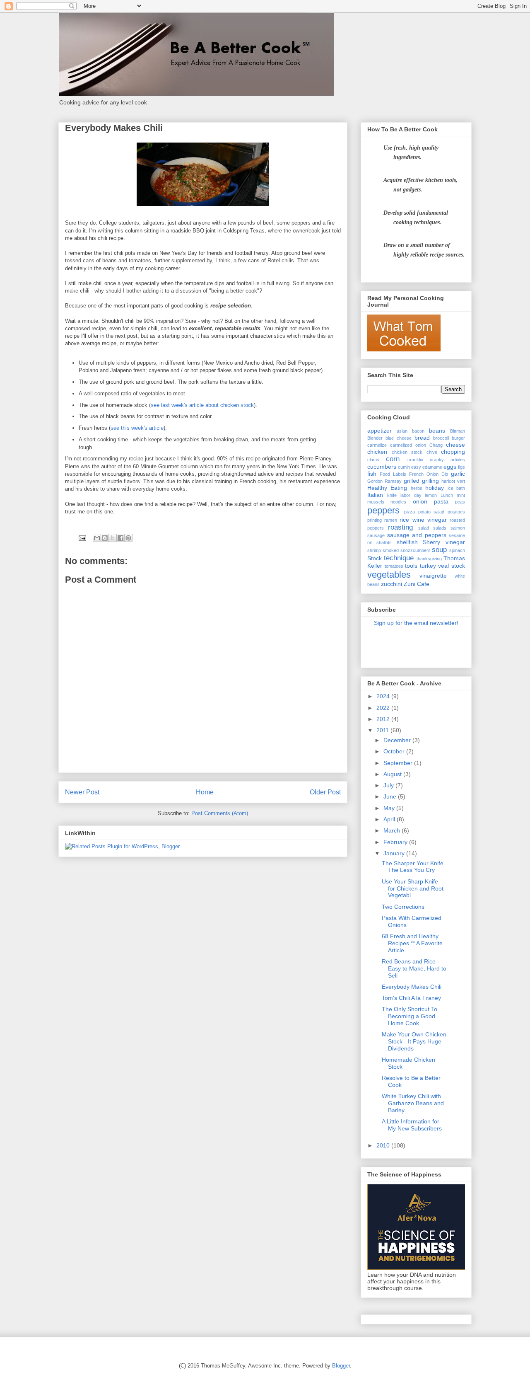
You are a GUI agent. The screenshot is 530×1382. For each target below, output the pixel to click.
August (393, 774)
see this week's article (137, 428)
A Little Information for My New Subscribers (412, 1125)
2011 (383, 730)
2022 (383, 707)
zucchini (391, 584)
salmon (457, 527)
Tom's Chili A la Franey (411, 998)
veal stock (451, 565)
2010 (383, 1145)
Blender (375, 438)
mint (461, 495)
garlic (458, 473)
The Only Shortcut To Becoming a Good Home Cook (409, 1016)
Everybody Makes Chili (411, 986)
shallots (384, 542)
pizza (409, 511)
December (397, 740)
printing (374, 520)
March (392, 830)
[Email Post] (82, 538)
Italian (375, 494)
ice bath (456, 488)
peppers (383, 510)
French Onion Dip (428, 474)
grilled (411, 480)
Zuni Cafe (416, 584)
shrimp (374, 550)
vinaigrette (433, 575)
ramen (390, 520)
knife (392, 495)
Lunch (447, 495)
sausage (376, 535)
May (389, 808)
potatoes (456, 511)
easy (416, 467)
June (390, 796)
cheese (455, 444)
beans (437, 430)
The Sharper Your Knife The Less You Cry (412, 867)
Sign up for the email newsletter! (416, 623)
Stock (374, 558)
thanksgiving (429, 558)
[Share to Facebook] (120, 538)
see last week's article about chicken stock (202, 405)
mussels (375, 501)
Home (205, 792)
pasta (441, 501)
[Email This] (97, 538)
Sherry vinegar (444, 542)
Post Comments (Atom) (219, 813)
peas (460, 501)
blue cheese (398, 438)
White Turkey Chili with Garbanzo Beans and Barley (413, 1103)
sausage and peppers (416, 535)
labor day (411, 495)
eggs (449, 466)
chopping (453, 451)
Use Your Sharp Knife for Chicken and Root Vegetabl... (412, 888)
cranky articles (447, 459)
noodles (398, 501)
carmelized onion (408, 445)
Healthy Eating (387, 487)
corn (393, 459)
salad (423, 527)
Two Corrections (403, 906)
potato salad (431, 511)
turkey (428, 565)
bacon (418, 430)
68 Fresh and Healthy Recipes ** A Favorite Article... (412, 943)
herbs (416, 488)
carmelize (377, 445)
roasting (400, 527)
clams (373, 459)
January (394, 853)
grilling (430, 480)
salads (439, 527)
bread (422, 437)
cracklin (415, 459)
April (390, 819)
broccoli (441, 438)
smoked (391, 550)
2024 (383, 696)
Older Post (325, 792)
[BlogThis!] (105, 538)
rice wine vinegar (423, 519)
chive (431, 452)
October (394, 751)
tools (411, 565)
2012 (383, 719)
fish (371, 473)
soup (439, 550)
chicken (377, 451)
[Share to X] (112, 538)
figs (461, 467)
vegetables (389, 574)
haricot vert (453, 481)
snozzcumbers (415, 550)
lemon (431, 495)
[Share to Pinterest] (128, 538)
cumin (404, 467)
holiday (434, 487)
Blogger (341, 1366)
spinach (457, 550)
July (389, 785)
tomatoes (394, 566)
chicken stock (407, 452)
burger (458, 438)
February (396, 842)
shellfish (407, 542)
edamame (432, 467)
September (398, 763)
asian (402, 430)
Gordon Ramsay (384, 481)
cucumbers (381, 466)
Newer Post (82, 792)
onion (420, 501)
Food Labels (393, 474)
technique (399, 558)
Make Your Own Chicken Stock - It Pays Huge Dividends (414, 1041)
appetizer (379, 430)
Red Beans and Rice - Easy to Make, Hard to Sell (414, 968)
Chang (436, 445)
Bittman (457, 430)
